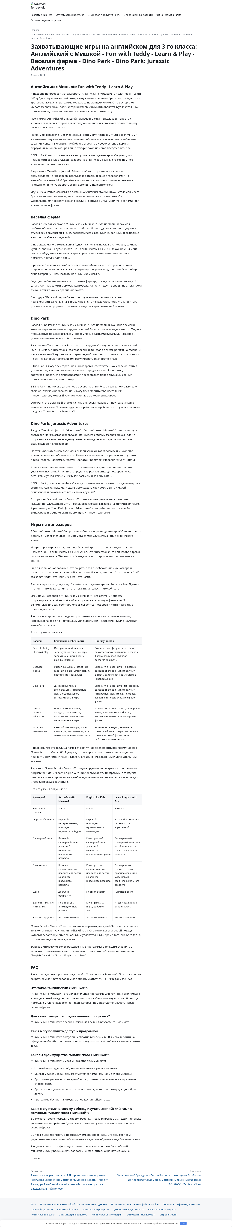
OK (183, 1223)
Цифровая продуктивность (104, 15)
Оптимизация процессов (46, 20)
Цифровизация (168, 1214)
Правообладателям (42, 1209)
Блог (33, 1204)
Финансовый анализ (168, 15)
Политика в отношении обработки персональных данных (73, 1204)
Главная (35, 29)
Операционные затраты (138, 15)
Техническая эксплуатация (106, 1214)
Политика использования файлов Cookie (134, 1204)
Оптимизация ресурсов (70, 15)
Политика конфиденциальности (181, 1204)
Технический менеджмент (140, 1214)
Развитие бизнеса (41, 15)
